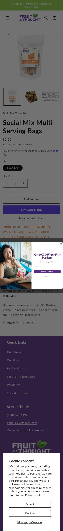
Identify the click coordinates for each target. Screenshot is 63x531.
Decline (29, 513)
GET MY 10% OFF (47, 271)
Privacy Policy (34, 495)
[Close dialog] (61, 244)
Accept (29, 504)
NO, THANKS (47, 276)
